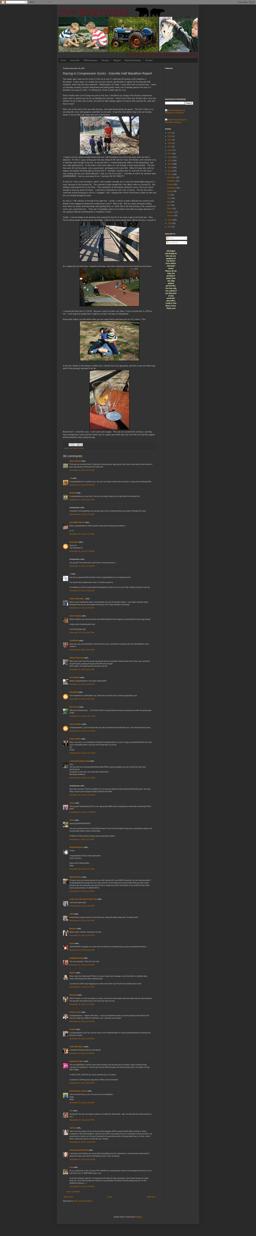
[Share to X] (75, 444)
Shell (71, 914)
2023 (170, 133)
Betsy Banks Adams (78, 1091)
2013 (170, 168)
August (170, 191)
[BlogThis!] (72, 444)
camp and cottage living (79, 761)
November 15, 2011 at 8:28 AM (81, 608)
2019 (170, 147)
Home (63, 60)
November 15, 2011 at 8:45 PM (81, 1039)
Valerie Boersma (76, 658)
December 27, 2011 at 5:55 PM (81, 1186)
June (169, 198)
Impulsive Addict (76, 1061)
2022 (170, 136)
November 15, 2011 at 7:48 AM (81, 566)
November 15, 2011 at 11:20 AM (82, 753)
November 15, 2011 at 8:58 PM (81, 1053)
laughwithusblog (76, 958)
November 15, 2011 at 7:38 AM (81, 551)
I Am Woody (74, 677)
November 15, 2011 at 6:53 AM (81, 485)
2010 (170, 220)
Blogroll (116, 60)
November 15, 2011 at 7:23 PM (81, 1004)
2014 (170, 164)
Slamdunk (73, 692)
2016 (170, 157)
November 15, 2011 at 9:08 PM (81, 1103)
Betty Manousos (76, 847)
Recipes (105, 60)
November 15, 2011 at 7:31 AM (81, 514)
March (170, 209)
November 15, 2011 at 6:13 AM (81, 470)
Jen (71, 1111)
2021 (170, 140)
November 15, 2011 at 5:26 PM (81, 950)
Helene (72, 973)
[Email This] (70, 444)
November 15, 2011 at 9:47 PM (81, 1120)
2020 (170, 143)
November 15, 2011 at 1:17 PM (81, 869)
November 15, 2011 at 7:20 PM (81, 987)
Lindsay (72, 1128)
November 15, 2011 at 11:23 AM (82, 778)
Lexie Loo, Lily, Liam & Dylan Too (83, 899)
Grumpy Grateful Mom (78, 1150)
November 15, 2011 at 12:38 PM (82, 812)
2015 (170, 161)
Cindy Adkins (75, 739)
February (171, 212)
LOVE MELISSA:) (76, 1047)
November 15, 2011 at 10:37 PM (82, 1142)
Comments (173, 243)
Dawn (71, 943)
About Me (74, 60)
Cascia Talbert (75, 724)
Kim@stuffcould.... (77, 599)
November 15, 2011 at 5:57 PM (81, 965)
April (169, 205)
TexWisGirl (74, 641)
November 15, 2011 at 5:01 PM (81, 935)
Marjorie (72, 929)
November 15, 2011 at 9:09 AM (81, 650)
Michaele (73, 995)
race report (74, 448)
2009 (170, 223)
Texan (72, 803)
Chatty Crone (75, 1012)
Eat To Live (74, 707)
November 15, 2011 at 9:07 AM (81, 633)
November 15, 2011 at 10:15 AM (82, 716)
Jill (70, 478)
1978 (170, 227)
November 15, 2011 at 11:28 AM (82, 795)
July (169, 195)
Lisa (71, 1167)
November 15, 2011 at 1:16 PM (81, 839)
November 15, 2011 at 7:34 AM (81, 534)
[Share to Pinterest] (81, 444)
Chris (71, 820)
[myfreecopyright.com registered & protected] (179, 113)
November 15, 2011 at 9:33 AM (81, 684)
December (171, 177)
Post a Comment (73, 1192)
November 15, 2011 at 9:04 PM (81, 1083)
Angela (72, 1029)
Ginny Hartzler (75, 877)
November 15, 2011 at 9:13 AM (81, 669)
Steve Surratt (75, 461)
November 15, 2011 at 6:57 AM (81, 500)
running (81, 448)
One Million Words (77, 522)
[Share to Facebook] (78, 444)
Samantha (73, 542)
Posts (170, 238)
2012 (170, 171)
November (171, 181)
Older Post (151, 1197)
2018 (170, 150)
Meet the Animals (133, 60)
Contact (148, 60)
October (170, 184)
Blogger (139, 1217)
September (171, 188)
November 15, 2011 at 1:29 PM (81, 891)
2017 (170, 154)
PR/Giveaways (90, 60)
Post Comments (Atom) (83, 1201)
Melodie (72, 493)
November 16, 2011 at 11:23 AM (82, 1159)
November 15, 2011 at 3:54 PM (81, 906)
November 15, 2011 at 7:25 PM (81, 1021)
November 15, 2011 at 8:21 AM (81, 591)
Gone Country (75, 616)
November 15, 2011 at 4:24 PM (81, 921)
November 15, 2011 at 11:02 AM (82, 731)
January (170, 216)
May (169, 202)
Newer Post (68, 1197)
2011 (170, 174)
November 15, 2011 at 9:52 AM (81, 699)
